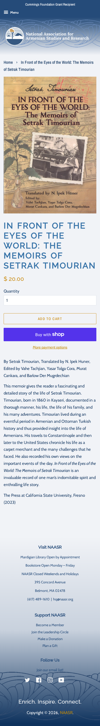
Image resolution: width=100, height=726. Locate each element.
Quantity (11, 291)
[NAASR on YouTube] (61, 681)
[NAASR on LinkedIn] (72, 681)
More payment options (50, 347)
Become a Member (50, 625)
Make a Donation (50, 639)
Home (8, 62)
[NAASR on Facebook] (39, 681)
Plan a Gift (50, 645)
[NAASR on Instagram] (50, 681)
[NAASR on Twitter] (27, 681)
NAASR (66, 712)
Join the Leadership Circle (50, 632)
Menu (14, 12)
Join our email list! (50, 670)
